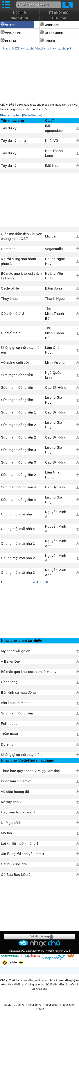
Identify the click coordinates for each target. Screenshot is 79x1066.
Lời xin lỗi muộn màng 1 (20, 843)
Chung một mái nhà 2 (18, 558)
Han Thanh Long (54, 153)
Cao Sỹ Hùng (55, 387)
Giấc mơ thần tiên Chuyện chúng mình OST (21, 236)
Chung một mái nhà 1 (18, 543)
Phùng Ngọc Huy (55, 261)
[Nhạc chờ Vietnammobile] (70, 956)
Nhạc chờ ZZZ (10, 48)
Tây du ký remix (13, 141)
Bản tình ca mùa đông (18, 692)
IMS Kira (51, 166)
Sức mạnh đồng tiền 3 (18, 450)
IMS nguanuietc (54, 128)
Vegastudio (54, 249)
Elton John (53, 288)
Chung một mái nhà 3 (18, 572)
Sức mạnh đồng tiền (17, 375)
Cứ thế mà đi (11, 333)
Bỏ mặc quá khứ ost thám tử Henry (21, 276)
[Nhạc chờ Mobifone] (30, 956)
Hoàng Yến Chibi (54, 276)
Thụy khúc (9, 299)
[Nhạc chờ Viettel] (9, 956)
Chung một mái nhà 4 (18, 529)
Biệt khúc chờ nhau (16, 703)
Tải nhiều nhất (59, 12)
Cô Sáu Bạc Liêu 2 (16, 875)
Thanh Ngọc (55, 299)
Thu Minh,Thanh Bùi (54, 313)
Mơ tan (6, 833)
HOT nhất (59, 18)
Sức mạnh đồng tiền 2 (18, 425)
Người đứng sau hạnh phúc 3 (18, 261)
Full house (9, 724)
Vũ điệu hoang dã (15, 792)
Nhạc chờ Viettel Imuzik (37, 48)
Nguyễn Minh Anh (55, 514)
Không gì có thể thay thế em (20, 350)
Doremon (8, 249)
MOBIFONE (52, 25)
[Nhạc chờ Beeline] (21, 962)
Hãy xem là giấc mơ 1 (18, 812)
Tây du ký (9, 128)
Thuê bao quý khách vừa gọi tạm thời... (32, 771)
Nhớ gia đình (11, 823)
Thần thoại (9, 734)
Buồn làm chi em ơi (16, 781)
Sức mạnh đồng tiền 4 (18, 487)
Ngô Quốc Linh (53, 375)
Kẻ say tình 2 (11, 802)
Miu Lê (50, 236)
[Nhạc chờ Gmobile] (9, 963)
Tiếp (46, 581)
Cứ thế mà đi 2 (12, 313)
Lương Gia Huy (53, 399)
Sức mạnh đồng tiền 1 (18, 400)
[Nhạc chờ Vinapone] (53, 957)
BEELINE (11, 40)
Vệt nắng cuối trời (15, 362)
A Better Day (11, 661)
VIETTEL (10, 25)
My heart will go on (15, 651)
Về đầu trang (39, 936)
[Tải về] (77, 128)
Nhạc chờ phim (64, 48)
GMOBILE (51, 40)
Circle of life (10, 288)
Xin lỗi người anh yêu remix (22, 854)
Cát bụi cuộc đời (14, 864)
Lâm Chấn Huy (53, 350)
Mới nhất (19, 12)
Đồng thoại (9, 682)
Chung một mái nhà (16, 514)
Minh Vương (55, 362)
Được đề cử (19, 18)
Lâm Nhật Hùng (52, 474)
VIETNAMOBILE (54, 33)
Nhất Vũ (51, 141)
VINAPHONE (13, 33)
